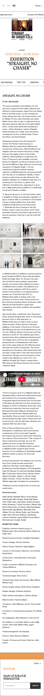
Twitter (24, 82)
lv (3, 6)
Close (37, 6)
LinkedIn (37, 82)
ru (8, 6)
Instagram (9, 82)
